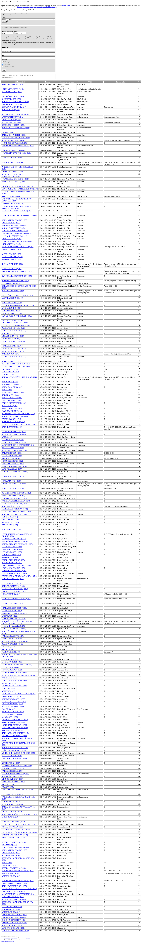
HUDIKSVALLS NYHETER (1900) (15, 416)
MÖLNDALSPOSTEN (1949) (13, 706)
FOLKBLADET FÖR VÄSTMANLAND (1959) (19, 832)
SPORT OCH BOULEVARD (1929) (15, 143)
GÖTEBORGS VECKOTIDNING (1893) (17, 211)
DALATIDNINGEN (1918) (12, 453)
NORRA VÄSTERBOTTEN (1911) (15, 231)
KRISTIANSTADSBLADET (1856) (15, 466)
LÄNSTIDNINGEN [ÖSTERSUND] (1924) (18, 445)
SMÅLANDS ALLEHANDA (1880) (15, 728)
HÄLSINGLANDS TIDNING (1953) (15, 281)
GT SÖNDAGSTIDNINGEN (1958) (15, 720)
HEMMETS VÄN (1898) (11, 110)
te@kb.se (28, 937)
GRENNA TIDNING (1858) (12, 158)
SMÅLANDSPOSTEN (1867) (13, 464)
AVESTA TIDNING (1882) (11, 254)
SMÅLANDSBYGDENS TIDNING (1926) (17, 790)
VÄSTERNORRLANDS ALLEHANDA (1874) (19, 576)
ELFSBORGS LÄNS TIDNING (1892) (16, 138)
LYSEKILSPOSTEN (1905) (12, 427)
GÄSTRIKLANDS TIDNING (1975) (15, 931)
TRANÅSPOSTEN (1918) (11, 120)
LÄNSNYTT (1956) (9, 683)
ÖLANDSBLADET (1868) (11, 99)
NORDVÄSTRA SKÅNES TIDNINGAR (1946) (19, 377)
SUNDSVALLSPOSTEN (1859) (13, 341)
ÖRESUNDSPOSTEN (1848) (12, 162)
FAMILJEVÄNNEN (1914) (12, 411)
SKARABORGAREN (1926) (12, 346)
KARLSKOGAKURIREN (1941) (14, 629)
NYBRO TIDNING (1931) (11, 196)
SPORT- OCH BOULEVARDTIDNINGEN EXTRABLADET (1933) (17, 207)
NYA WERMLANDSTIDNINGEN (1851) (17, 276)
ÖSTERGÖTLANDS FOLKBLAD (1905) (17, 544)
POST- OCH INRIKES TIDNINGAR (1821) (18, 247)
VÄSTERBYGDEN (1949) (11, 419)
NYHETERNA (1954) (10, 517)
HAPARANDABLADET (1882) (13, 722)
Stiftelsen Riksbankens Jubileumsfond (7, 941)
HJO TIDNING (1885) (10, 406)
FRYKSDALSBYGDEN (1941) (13, 794)
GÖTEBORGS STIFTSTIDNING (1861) (16, 511)
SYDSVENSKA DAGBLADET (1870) (16, 366)
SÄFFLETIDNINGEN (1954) (12, 549)
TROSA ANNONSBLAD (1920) (14, 348)
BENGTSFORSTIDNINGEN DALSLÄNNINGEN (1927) (12, 175)
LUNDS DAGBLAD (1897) (12, 469)
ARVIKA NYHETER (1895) (12, 662)
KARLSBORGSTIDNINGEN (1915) (15, 733)
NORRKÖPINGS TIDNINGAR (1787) (16, 847)
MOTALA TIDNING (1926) (12, 756)
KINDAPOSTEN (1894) (10, 372)
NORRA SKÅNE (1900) (11, 311)
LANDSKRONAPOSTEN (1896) (14, 484)
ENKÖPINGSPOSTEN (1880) (13, 203)
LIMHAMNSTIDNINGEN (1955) (14, 591)
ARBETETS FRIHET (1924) (12, 117)
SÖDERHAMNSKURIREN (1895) (14, 725)
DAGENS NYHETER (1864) (12, 398)
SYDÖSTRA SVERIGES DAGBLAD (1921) (18, 824)
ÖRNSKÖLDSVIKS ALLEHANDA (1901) (17, 295)
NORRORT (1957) (8, 688)
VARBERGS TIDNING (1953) (13, 712)
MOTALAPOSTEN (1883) (11, 481)
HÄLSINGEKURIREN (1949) (13, 730)
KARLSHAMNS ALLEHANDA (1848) (16, 565)
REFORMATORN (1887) (11, 763)
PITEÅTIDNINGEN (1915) (12, 303)
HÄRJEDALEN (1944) (10, 395)
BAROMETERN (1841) (10, 557)
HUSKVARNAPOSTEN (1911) (13, 422)
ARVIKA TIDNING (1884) (12, 308)
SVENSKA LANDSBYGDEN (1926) (15, 179)
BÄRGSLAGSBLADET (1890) (13, 182)
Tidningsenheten (14, 937)
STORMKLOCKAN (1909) (12, 283)
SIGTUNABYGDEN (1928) (12, 670)
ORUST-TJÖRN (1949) (10, 519)
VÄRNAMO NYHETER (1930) (13, 150)
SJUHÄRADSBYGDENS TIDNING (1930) (18, 186)
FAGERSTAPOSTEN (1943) (12, 603)
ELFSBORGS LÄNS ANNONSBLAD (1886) (18, 675)
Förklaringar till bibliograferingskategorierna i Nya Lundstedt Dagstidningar (36, 7)
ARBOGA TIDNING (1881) (12, 259)
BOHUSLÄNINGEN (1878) (12, 776)
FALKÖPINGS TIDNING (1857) (14, 356)
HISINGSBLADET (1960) (11, 855)
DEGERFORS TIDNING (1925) (13, 328)
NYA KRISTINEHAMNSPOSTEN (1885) (17, 271)
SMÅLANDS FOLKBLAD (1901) (14, 236)
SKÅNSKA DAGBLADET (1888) (14, 750)
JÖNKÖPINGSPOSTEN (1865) (13, 228)
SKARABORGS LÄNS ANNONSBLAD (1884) (19, 215)
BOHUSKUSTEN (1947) (11, 384)
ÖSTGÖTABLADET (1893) (12, 104)
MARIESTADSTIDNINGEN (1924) (15, 736)
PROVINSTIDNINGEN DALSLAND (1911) (18, 424)
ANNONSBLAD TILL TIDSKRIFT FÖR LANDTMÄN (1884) (17, 200)
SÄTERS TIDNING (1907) (11, 249)
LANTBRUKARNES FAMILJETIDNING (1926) (20, 189)
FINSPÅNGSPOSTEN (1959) (12, 827)
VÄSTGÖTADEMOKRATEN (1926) (15, 541)
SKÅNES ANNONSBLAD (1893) (14, 503)
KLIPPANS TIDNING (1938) (12, 264)
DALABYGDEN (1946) (10, 354)
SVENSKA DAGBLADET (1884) (14, 573)
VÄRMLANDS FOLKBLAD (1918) (15, 748)
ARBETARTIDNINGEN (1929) (13, 496)
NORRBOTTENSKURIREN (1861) (15, 472)
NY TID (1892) (7, 649)
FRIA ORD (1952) (8, 709)
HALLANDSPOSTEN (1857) (12, 84)
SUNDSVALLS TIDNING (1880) (14, 442)
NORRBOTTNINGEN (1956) (13, 579)
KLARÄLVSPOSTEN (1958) (12, 804)
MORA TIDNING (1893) (11, 594)
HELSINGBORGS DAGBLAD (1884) (16, 114)
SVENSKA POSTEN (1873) (12, 552)
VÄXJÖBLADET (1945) (11, 659)
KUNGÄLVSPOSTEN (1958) (13, 768)
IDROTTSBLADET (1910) (12, 92)
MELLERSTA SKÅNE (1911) (13, 89)
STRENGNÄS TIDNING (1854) (13, 568)
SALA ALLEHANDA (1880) (12, 257)
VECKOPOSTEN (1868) (11, 652)
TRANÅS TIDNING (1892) (12, 239)
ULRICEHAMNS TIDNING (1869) (15, 509)
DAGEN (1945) (7, 390)
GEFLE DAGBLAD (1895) (12, 456)
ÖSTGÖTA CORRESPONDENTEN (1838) (18, 146)
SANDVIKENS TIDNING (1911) (14, 619)
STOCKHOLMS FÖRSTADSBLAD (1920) (18, 305)
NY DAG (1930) (8, 784)
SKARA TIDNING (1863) (11, 244)
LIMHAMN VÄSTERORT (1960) (14, 915)
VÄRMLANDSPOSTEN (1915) (13, 636)
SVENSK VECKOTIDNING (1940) (15, 686)
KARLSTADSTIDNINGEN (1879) (14, 680)
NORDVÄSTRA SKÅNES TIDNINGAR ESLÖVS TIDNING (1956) (17, 622)
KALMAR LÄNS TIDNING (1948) (15, 835)
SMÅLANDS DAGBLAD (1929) (14, 626)
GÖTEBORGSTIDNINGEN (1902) (15, 589)
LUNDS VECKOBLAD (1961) (13, 928)
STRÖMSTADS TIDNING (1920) (14, 498)
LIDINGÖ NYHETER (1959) (12, 779)
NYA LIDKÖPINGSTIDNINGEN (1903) (17, 316)
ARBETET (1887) (8, 691)
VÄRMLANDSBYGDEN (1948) (14, 403)
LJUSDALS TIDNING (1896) (13, 351)
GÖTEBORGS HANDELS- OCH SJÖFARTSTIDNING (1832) (14, 703)
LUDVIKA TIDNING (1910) (12, 298)
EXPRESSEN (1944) (9, 845)
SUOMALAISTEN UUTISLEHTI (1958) (17, 766)
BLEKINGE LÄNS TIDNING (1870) (15, 641)
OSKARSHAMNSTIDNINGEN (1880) (16, 364)
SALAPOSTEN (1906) (10, 369)
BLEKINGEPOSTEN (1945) (12, 644)
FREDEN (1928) (8, 374)
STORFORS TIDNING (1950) (13, 440)
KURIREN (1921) (8, 333)
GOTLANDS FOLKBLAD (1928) (14, 450)
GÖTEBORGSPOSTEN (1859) (13, 125)
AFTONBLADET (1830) (11, 817)
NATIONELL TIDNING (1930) (13, 821)
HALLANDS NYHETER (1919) (14, 135)
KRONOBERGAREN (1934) (12, 547)
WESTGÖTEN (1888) (10, 525)
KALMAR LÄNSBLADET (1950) (14, 571)
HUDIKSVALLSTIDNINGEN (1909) (15, 102)
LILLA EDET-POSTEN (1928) (13, 336)
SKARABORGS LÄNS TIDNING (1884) (17, 241)
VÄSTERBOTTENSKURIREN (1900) (16, 128)
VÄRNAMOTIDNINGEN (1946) (14, 225)
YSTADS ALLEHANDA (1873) (13, 560)
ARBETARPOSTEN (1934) (12, 269)
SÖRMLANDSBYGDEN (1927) (14, 432)
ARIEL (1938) (7, 437)
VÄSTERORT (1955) (9, 678)
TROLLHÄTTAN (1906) (11, 339)
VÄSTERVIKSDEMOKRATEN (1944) (16, 501)
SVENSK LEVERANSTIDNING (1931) (16, 153)
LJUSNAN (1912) (8, 647)
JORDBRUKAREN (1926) (11, 122)
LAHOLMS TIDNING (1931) (12, 172)
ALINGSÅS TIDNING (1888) (13, 140)
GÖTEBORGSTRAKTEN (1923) (14, 434)
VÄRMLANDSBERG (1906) (12, 771)
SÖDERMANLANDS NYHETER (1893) (17, 664)
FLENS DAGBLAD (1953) (12, 611)
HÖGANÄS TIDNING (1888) (13, 291)
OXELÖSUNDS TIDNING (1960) (14, 923)
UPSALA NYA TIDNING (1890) (14, 842)
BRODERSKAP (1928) (10, 522)
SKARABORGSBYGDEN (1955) (14, 608)
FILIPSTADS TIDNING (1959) (13, 782)
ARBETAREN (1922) (10, 616)
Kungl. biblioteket (7, 937)
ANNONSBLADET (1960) (12, 925)
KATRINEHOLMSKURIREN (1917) (15, 613)
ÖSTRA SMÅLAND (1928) (12, 387)
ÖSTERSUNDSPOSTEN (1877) (13, 699)
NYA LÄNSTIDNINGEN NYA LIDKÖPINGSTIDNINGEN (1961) (15, 322)
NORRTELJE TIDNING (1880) (13, 586)
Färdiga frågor (66, 5)
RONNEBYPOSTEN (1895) (12, 563)
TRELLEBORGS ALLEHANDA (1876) (16, 233)
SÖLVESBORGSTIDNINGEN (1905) (16, 829)
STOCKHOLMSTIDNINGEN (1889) (15, 774)
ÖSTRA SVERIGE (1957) (11, 696)
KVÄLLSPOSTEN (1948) (11, 400)
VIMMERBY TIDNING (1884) (13, 392)
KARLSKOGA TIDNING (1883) (14, 331)
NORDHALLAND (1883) (11, 555)
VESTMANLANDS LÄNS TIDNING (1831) (18, 414)
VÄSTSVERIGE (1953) (10, 667)
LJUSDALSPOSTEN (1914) (12, 313)
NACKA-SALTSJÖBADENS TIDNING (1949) (19, 814)
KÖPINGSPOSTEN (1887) (11, 361)
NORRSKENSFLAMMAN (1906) (14, 514)
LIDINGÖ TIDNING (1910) (12, 812)
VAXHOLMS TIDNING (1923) (13, 837)
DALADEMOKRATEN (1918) (13, 488)
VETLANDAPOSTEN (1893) (13, 476)
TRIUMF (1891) (7, 132)
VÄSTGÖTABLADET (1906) (13, 96)
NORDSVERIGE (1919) (11, 802)
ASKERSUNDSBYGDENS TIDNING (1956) (18, 753)
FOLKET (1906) (8, 787)
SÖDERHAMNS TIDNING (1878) (14, 672)
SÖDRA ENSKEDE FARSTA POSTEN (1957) (19, 694)
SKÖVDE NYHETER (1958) (12, 714)
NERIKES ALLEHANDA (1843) (14, 539)
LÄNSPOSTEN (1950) (10, 717)
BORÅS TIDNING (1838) (11, 529)
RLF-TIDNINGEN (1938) (11, 583)
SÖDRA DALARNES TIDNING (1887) (16, 599)
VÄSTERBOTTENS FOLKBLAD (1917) (17, 325)
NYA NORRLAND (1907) (11, 458)
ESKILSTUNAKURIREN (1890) (14, 107)
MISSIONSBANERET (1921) (12, 461)
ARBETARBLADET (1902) (12, 408)
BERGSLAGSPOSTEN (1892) (13, 448)
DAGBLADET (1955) (10, 382)
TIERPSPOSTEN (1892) (11, 223)
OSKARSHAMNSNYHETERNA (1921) (17, 493)
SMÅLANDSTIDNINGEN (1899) (14, 758)
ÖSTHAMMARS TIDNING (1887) (14, 220)
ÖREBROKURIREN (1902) (12, 639)
